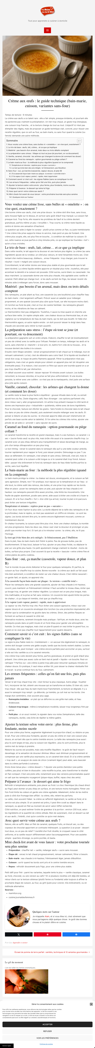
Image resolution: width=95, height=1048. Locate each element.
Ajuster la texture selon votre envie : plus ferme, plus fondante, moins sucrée (42, 185)
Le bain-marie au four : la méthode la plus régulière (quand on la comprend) (40, 162)
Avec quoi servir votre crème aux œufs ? (26, 191)
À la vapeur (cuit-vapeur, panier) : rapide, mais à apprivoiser (34, 176)
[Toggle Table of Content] (78, 141)
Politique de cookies (46, 1044)
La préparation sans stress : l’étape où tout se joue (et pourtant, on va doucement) (43, 153)
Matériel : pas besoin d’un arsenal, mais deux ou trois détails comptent (38, 150)
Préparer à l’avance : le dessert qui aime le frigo (29, 188)
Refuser (47, 1031)
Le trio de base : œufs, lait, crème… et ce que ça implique (32, 147)
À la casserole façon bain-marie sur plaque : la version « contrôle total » (39, 174)
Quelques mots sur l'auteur (23, 197)
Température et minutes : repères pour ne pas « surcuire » (34, 165)
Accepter (47, 1024)
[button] (91, 1004)
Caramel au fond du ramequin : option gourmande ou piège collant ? (37, 159)
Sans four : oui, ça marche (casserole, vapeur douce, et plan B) (35, 171)
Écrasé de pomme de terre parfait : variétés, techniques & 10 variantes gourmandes (51, 952)
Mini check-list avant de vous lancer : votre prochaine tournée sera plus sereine (43, 194)
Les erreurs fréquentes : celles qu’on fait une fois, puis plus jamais (37, 182)
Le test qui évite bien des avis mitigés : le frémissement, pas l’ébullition (39, 168)
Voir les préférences (47, 1038)
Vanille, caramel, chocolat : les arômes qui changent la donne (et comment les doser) (44, 156)
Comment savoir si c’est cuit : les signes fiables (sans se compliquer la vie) (40, 179)
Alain (47, 916)
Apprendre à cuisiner (20, 942)
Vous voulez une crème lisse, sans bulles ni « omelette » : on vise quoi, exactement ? (44, 144)
